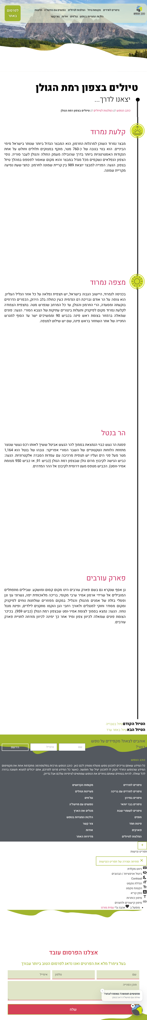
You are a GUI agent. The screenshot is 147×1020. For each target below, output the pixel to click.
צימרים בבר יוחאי (131, 804)
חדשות (38, 10)
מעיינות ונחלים (84, 791)
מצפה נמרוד (108, 282)
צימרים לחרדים (111, 10)
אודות (65, 16)
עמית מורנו (107, 907)
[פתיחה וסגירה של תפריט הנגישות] (142, 845)
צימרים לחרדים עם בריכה (126, 791)
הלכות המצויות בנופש (91, 16)
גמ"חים (74, 16)
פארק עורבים (106, 578)
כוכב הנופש (124, 110)
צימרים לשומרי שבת (129, 811)
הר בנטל (113, 433)
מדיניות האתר (84, 836)
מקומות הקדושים (82, 785)
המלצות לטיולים (76, 10)
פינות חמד (135, 824)
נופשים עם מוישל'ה (55, 10)
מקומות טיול (94, 10)
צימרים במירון (133, 798)
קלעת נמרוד (108, 132)
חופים (138, 817)
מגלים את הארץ (83, 811)
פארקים (137, 830)
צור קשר (55, 16)
